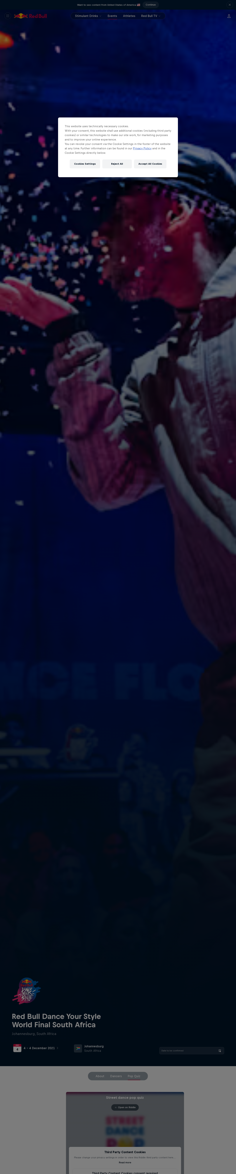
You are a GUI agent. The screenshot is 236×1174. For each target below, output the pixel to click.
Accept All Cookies (150, 163)
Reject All (117, 163)
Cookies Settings (85, 163)
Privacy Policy (142, 148)
